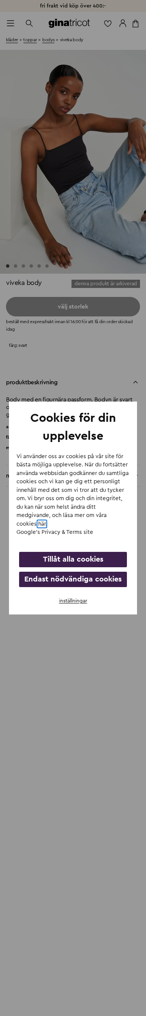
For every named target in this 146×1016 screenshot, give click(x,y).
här (42, 524)
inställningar (73, 601)
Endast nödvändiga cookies (73, 579)
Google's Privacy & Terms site (54, 532)
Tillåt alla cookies (73, 559)
